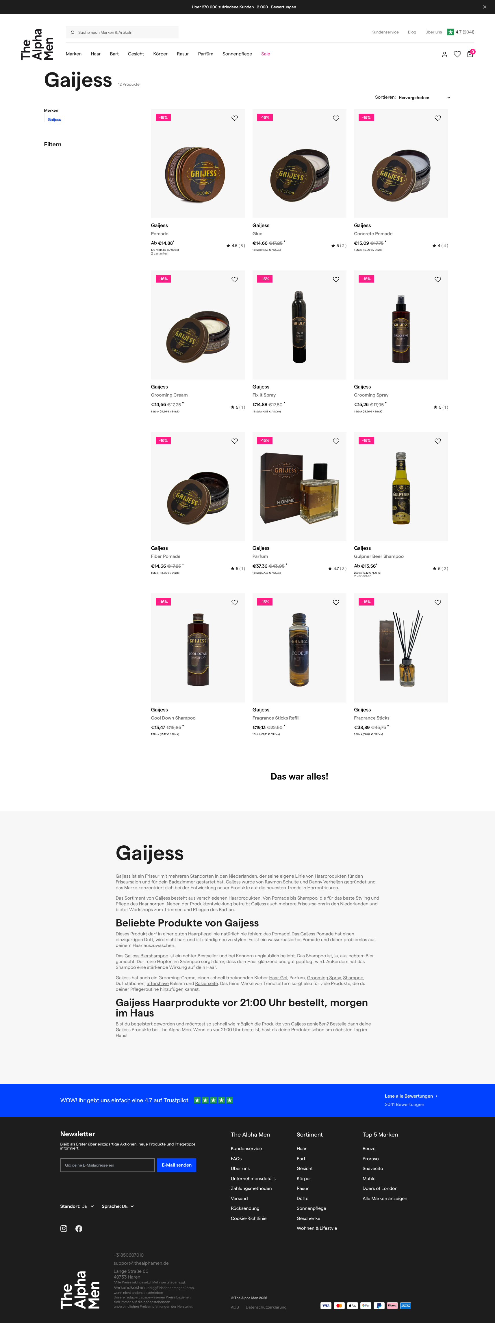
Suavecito (373, 1168)
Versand (239, 1198)
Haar (274, 978)
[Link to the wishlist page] (457, 54)
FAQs (236, 1158)
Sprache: (112, 1206)
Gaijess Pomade (317, 934)
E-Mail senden (177, 1165)
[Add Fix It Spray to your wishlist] (336, 279)
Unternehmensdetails (253, 1178)
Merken (51, 110)
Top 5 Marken (380, 1134)
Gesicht (305, 1168)
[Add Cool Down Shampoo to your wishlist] (234, 602)
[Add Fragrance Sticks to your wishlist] (438, 602)
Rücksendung (245, 1208)
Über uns (240, 1168)
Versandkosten (129, 1287)
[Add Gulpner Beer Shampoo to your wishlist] (438, 441)
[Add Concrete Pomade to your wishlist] (438, 118)
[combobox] (119, 32)
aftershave (158, 983)
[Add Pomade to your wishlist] (234, 118)
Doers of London (380, 1188)
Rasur (303, 1188)
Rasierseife (206, 983)
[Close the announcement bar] (484, 6)
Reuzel (370, 1148)
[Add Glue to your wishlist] (336, 118)
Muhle (369, 1178)
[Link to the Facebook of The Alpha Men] (78, 1228)
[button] (90, 110)
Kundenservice (246, 1148)
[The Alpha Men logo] (37, 44)
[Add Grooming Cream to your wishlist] (234, 279)
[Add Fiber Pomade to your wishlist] (234, 441)
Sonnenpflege (311, 1208)
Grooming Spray (324, 978)
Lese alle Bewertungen (409, 1096)
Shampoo (353, 978)
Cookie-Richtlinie (249, 1218)
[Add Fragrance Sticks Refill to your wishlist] (336, 602)
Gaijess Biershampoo (146, 956)
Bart (301, 1158)
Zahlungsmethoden (251, 1188)
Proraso (371, 1158)
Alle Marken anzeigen (385, 1198)
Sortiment (310, 1134)
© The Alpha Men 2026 (249, 1298)
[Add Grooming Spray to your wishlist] (438, 279)
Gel (283, 978)
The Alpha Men (250, 1134)
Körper (304, 1178)
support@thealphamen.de (141, 1263)
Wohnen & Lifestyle (317, 1228)
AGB (235, 1307)
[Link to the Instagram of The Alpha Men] (63, 1228)
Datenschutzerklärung (266, 1307)
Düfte (303, 1198)
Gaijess (54, 119)
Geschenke (308, 1218)
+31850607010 (129, 1255)
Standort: (71, 1206)
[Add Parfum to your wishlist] (336, 441)
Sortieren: (385, 97)
